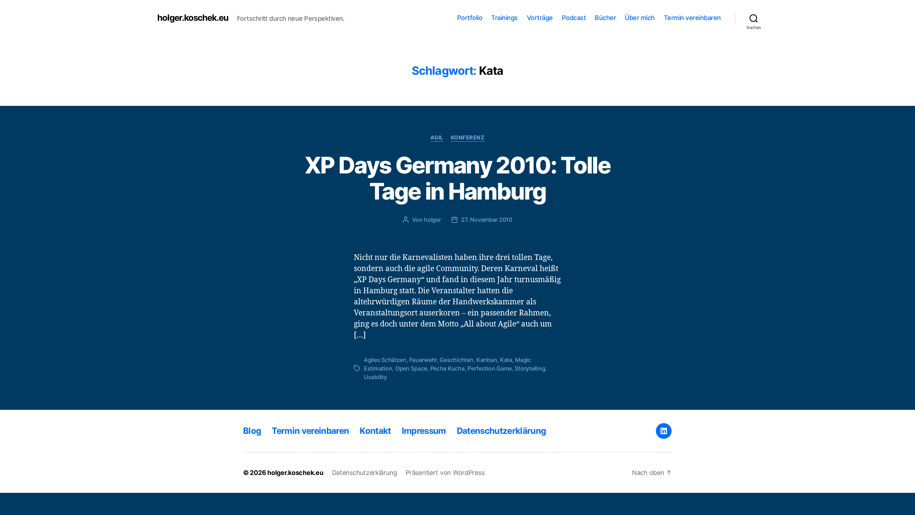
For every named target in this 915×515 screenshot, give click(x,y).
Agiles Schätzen (385, 359)
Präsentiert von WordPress (445, 472)
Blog (252, 431)
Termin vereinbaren (692, 17)
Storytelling (530, 368)
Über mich (640, 17)
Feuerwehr (423, 359)
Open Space (411, 368)
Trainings (504, 17)
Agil (436, 137)
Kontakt (375, 431)
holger (432, 219)
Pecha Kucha (447, 368)
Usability (375, 377)
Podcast (574, 17)
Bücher (605, 17)
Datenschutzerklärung (501, 431)
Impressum (424, 431)
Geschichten (456, 359)
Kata (506, 359)
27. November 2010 (486, 219)
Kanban (486, 359)
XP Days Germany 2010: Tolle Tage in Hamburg (457, 178)
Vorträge (540, 17)
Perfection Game (490, 368)
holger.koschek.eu (192, 18)
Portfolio (470, 17)
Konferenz (468, 137)
